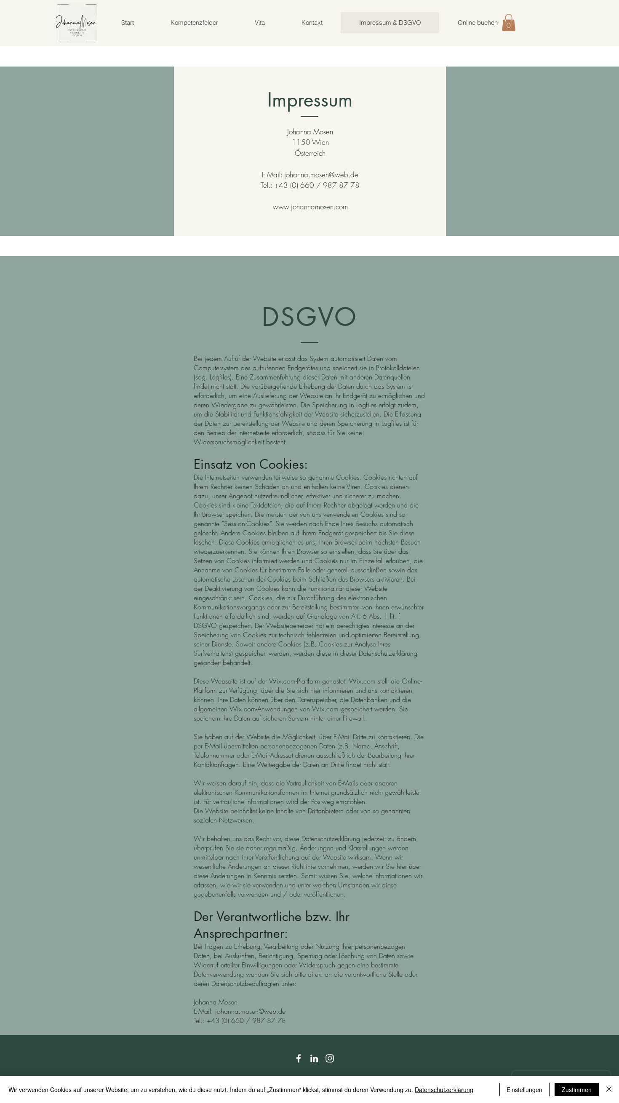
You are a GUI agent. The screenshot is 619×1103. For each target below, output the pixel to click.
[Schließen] (609, 1089)
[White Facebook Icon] (298, 1058)
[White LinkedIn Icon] (314, 1058)
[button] (509, 22)
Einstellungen (524, 1089)
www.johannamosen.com (310, 206)
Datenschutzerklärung (444, 1089)
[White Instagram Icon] (329, 1058)
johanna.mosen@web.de (321, 174)
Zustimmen (577, 1089)
